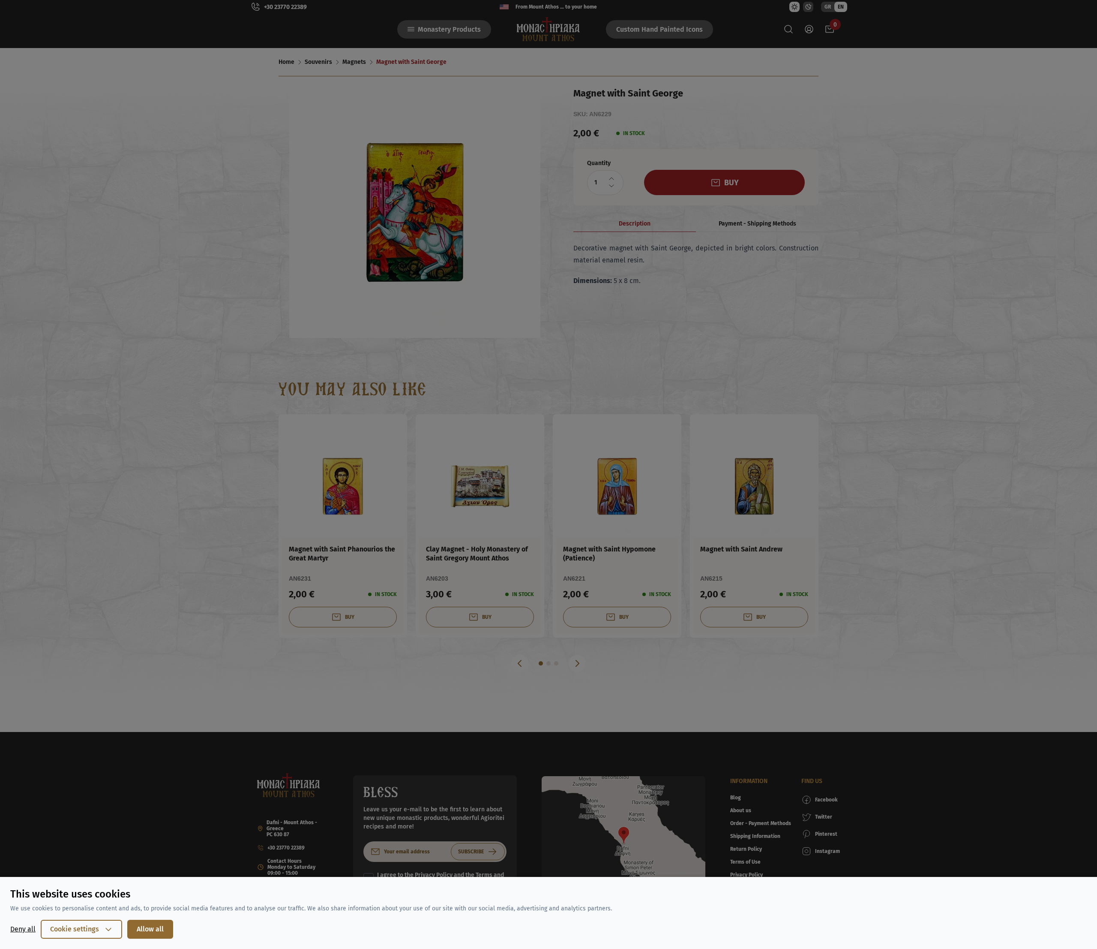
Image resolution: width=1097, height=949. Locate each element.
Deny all (23, 929)
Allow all (150, 929)
